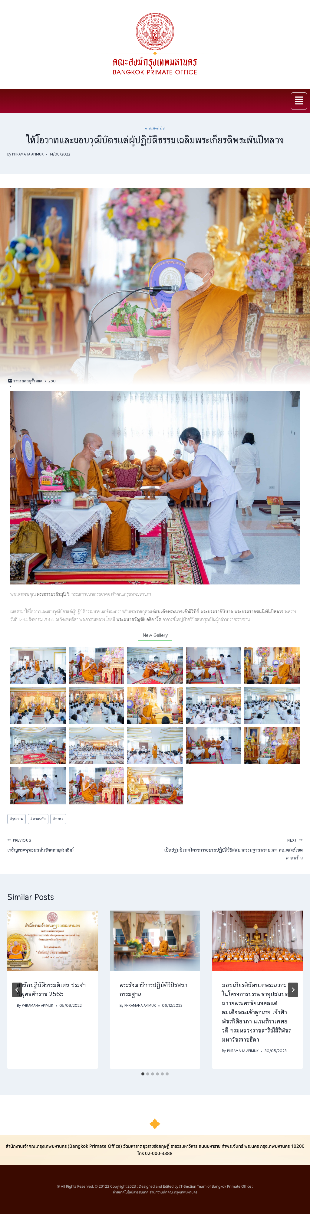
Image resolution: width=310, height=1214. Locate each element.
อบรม (58, 818)
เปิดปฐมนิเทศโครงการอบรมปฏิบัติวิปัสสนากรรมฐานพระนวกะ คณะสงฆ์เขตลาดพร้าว (233, 849)
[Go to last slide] (17, 990)
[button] (299, 101)
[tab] (142, 1073)
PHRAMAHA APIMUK (28, 154)
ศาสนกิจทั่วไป (155, 128)
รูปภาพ (16, 818)
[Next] (293, 990)
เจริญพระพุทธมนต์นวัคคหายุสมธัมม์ (40, 845)
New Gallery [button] (155, 635)
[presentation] (52, 941)
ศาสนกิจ (38, 818)
